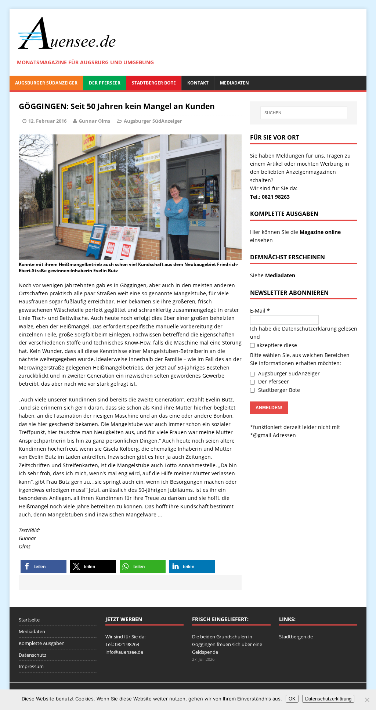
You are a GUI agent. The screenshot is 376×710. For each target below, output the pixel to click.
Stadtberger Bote (154, 83)
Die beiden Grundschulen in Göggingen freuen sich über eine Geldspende (227, 644)
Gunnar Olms (94, 121)
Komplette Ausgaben (42, 643)
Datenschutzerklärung (309, 328)
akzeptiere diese (277, 345)
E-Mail (260, 310)
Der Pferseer (104, 83)
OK (292, 699)
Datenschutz (32, 655)
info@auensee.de (124, 652)
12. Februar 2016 (47, 121)
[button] (43, 566)
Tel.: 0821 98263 (270, 196)
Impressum (31, 666)
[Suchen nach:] (304, 113)
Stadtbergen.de (296, 636)
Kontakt (198, 83)
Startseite (29, 619)
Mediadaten (234, 83)
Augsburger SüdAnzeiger (46, 83)
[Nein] (366, 699)
